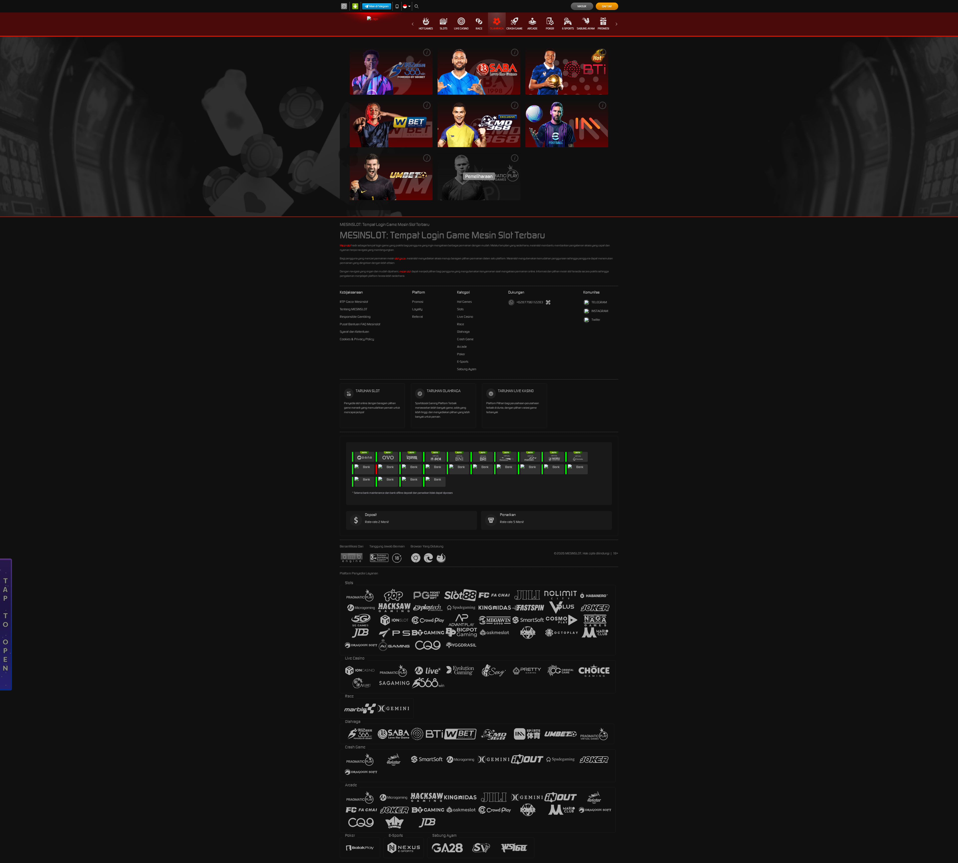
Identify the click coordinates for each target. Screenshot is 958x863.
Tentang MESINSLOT (353, 309)
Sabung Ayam (586, 28)
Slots (443, 28)
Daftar (607, 6)
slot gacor (400, 258)
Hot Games (426, 28)
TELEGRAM (599, 302)
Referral (417, 317)
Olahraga (497, 28)
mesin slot (405, 271)
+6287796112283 (529, 302)
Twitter (596, 320)
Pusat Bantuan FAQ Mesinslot (360, 324)
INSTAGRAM (600, 311)
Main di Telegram (379, 6)
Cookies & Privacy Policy (357, 339)
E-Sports (568, 28)
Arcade (532, 28)
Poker (550, 28)
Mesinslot (345, 245)
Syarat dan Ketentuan (354, 332)
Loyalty (417, 309)
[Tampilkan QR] (548, 302)
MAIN (391, 70)
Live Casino (461, 28)
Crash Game (514, 28)
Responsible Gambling (355, 317)
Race (479, 28)
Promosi (603, 28)
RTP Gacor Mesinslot (354, 302)
